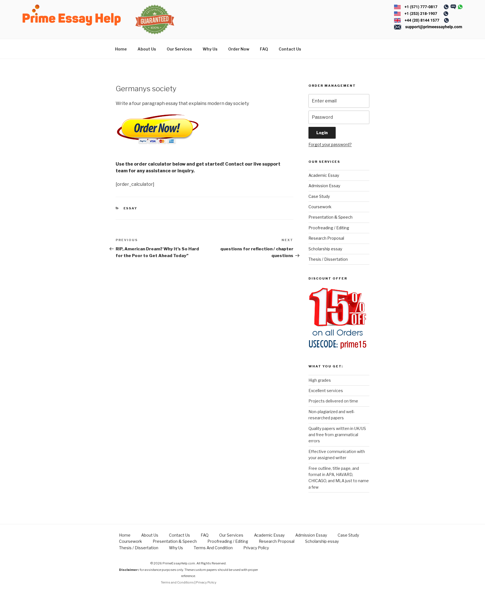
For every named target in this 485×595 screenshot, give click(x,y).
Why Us (210, 49)
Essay (130, 208)
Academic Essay (323, 175)
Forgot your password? (330, 144)
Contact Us (290, 49)
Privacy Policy (256, 547)
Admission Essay (324, 185)
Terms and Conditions (177, 582)
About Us (147, 49)
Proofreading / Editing (328, 227)
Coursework (319, 206)
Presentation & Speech (330, 217)
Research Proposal (326, 238)
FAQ (264, 49)
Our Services (179, 49)
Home (121, 49)
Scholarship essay (325, 248)
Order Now (238, 49)
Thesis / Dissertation (328, 259)
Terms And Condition (213, 547)
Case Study (319, 196)
